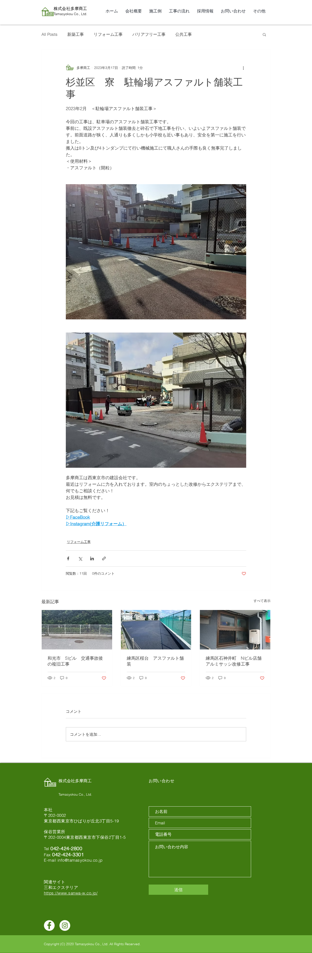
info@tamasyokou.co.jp (80, 860)
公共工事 (183, 34)
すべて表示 (262, 601)
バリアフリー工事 (149, 34)
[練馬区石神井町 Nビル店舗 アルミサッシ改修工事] (235, 629)
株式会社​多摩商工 (70, 8)
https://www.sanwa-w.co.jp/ (71, 893)
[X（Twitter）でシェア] (80, 558)
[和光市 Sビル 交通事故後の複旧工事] (77, 629)
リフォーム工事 (108, 34)
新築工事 (75, 34)
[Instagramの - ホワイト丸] (64, 925)
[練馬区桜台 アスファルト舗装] (156, 629)
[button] (264, 34)
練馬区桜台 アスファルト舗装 (155, 661)
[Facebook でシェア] (68, 558)
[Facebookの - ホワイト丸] (49, 925)
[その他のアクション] (243, 68)
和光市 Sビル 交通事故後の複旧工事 (75, 661)
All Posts (49, 34)
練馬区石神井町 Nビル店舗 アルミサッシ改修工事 (235, 661)
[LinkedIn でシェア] (92, 558)
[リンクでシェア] (104, 558)
